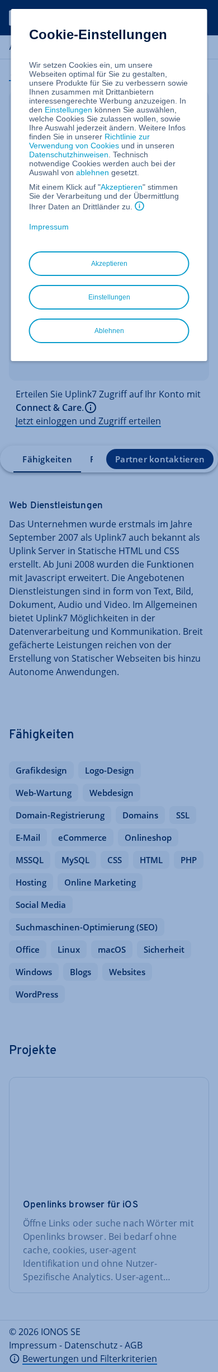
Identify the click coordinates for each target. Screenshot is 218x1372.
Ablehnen (109, 331)
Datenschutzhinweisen (68, 154)
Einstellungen (68, 109)
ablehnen (92, 172)
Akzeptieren (122, 186)
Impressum (49, 226)
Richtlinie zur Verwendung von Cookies (89, 141)
